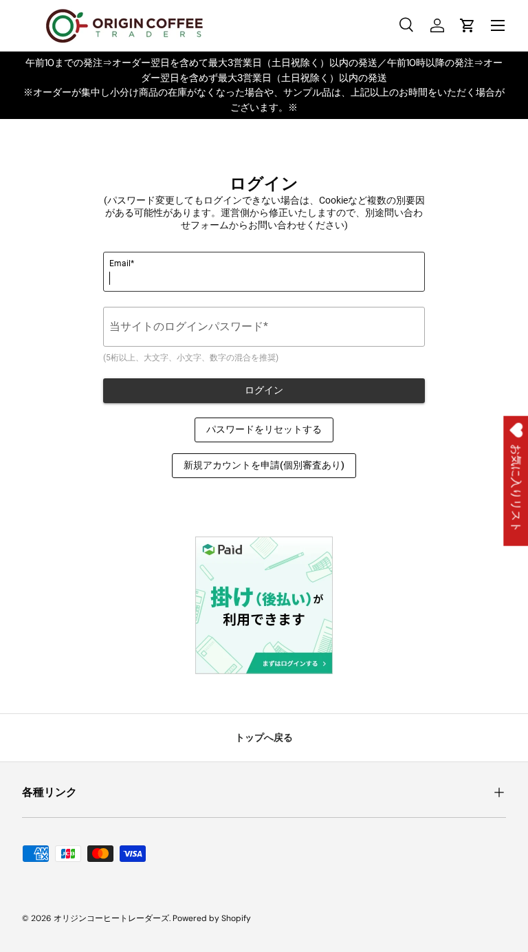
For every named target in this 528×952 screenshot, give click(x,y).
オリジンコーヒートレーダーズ (111, 918)
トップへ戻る (264, 737)
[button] (467, 25)
